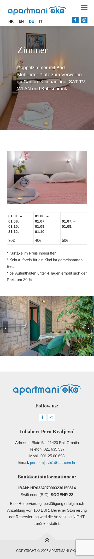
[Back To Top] (47, 540)
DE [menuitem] (31, 21)
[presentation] (5, 327)
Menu (84, 7)
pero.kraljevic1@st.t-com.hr (52, 462)
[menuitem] (11, 21)
